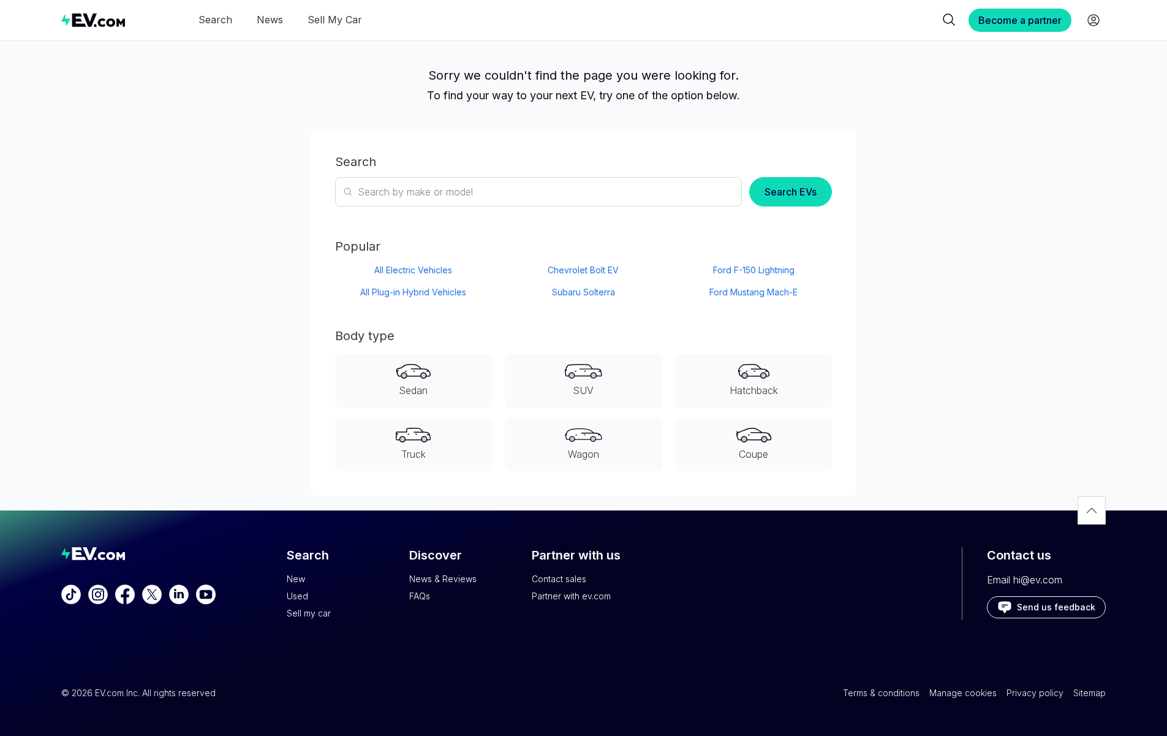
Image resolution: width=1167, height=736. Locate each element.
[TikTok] (71, 594)
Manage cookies (963, 693)
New (296, 579)
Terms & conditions (881, 693)
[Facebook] (125, 594)
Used (297, 596)
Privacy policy (1034, 693)
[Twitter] (152, 594)
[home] (93, 19)
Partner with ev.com (571, 596)
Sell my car (309, 613)
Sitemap (1089, 693)
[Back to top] (1092, 510)
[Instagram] (98, 594)
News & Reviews (443, 579)
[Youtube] (206, 594)
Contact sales (559, 579)
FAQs (419, 596)
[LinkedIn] (179, 594)
